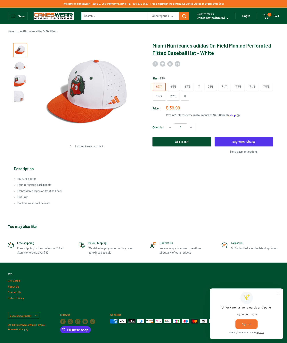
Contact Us (14, 292)
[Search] (184, 16)
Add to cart (181, 141)
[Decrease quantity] (170, 127)
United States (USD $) (20, 315)
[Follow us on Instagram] (77, 321)
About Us (13, 286)
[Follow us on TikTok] (92, 321)
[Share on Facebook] (155, 63)
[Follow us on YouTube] (85, 321)
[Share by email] (177, 63)
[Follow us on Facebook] (63, 321)
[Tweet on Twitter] (170, 63)
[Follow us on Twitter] (70, 321)
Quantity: (158, 127)
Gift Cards (14, 280)
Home (11, 31)
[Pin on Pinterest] (162, 63)
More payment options (244, 151)
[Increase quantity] (191, 127)
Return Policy (16, 298)
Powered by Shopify (18, 329)
